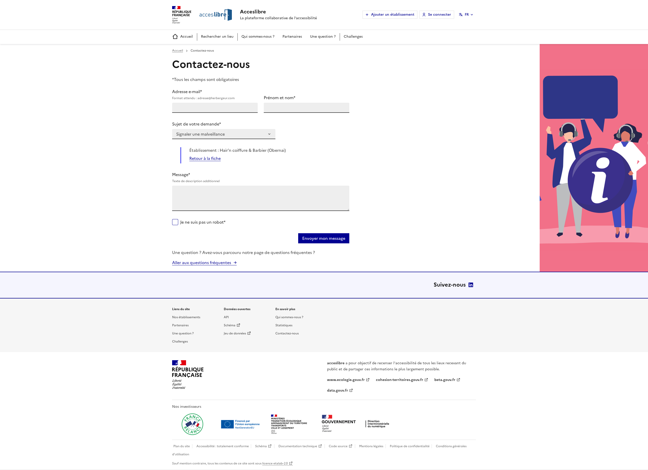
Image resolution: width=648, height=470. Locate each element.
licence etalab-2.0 (275, 463)
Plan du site (181, 446)
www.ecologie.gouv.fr (346, 379)
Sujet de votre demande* (196, 124)
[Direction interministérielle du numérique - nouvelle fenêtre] (357, 424)
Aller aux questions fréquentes (201, 263)
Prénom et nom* (279, 98)
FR (467, 14)
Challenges (353, 36)
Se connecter (439, 14)
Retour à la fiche (205, 158)
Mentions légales (371, 446)
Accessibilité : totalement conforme (222, 446)
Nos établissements (186, 317)
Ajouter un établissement (392, 14)
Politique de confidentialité (410, 446)
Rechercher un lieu (217, 36)
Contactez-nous (287, 333)
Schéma (229, 325)
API (226, 317)
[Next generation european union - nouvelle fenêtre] (241, 424)
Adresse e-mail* (203, 94)
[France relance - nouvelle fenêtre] (192, 424)
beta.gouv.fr (444, 379)
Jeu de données (235, 333)
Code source (338, 446)
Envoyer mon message (323, 238)
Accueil (186, 36)
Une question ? (323, 36)
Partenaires (292, 36)
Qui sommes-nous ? (257, 36)
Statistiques (283, 325)
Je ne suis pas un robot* (203, 222)
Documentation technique (297, 446)
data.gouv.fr (337, 390)
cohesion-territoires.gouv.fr (399, 379)
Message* (196, 177)
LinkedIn (471, 285)
